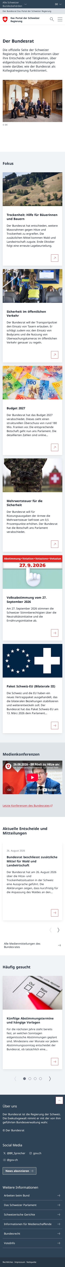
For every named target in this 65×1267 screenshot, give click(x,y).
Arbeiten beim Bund (17, 1195)
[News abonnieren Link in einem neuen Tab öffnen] (53, 4)
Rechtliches (8, 1262)
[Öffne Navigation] (60, 19)
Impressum (19, 1262)
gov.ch (37, 1153)
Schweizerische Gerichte (19, 1214)
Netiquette (31, 1262)
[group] (32, 881)
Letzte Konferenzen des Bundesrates (26, 805)
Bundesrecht (12, 1233)
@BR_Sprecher (16, 1153)
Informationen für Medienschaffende (28, 1224)
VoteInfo (9, 1243)
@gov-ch (12, 1160)
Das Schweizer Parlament (20, 1205)
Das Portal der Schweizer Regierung (25, 19)
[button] (24, 1078)
